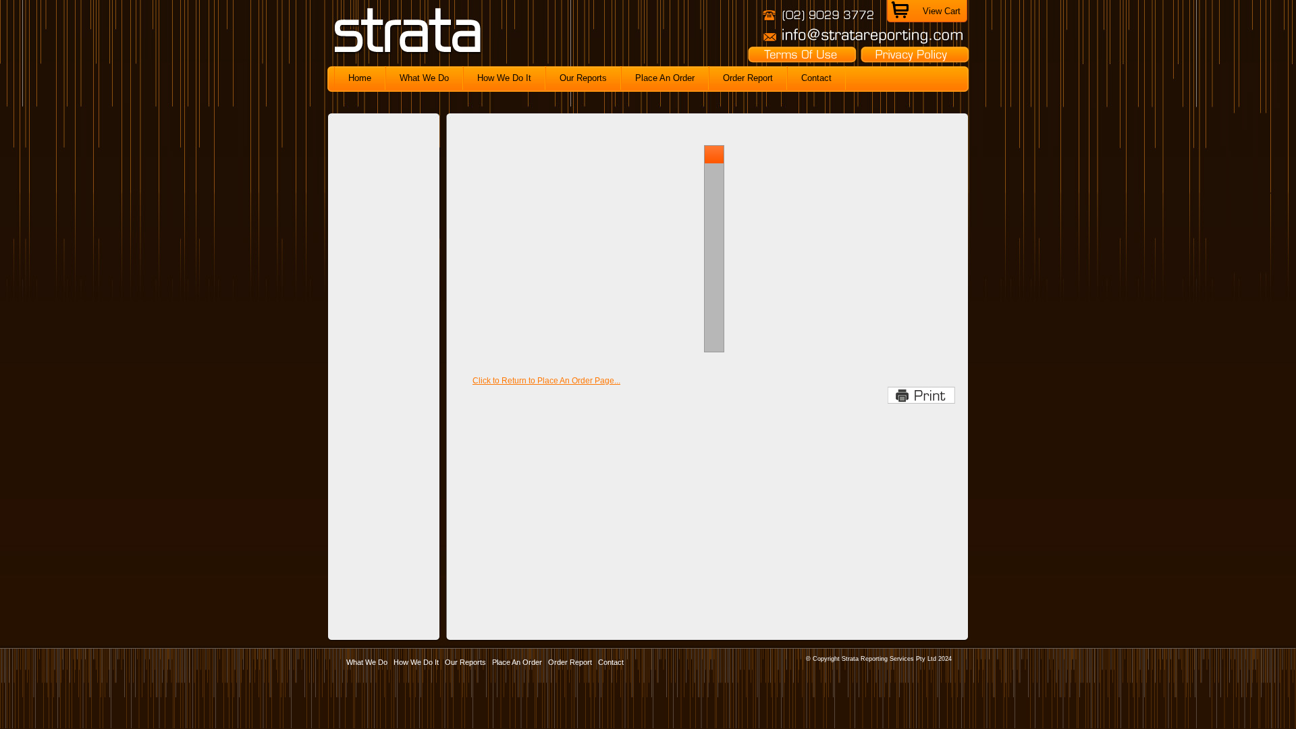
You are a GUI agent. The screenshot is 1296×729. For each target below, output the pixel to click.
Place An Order (517, 662)
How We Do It (416, 662)
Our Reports (465, 662)
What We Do (366, 662)
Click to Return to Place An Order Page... (546, 380)
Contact (611, 662)
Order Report (570, 662)
